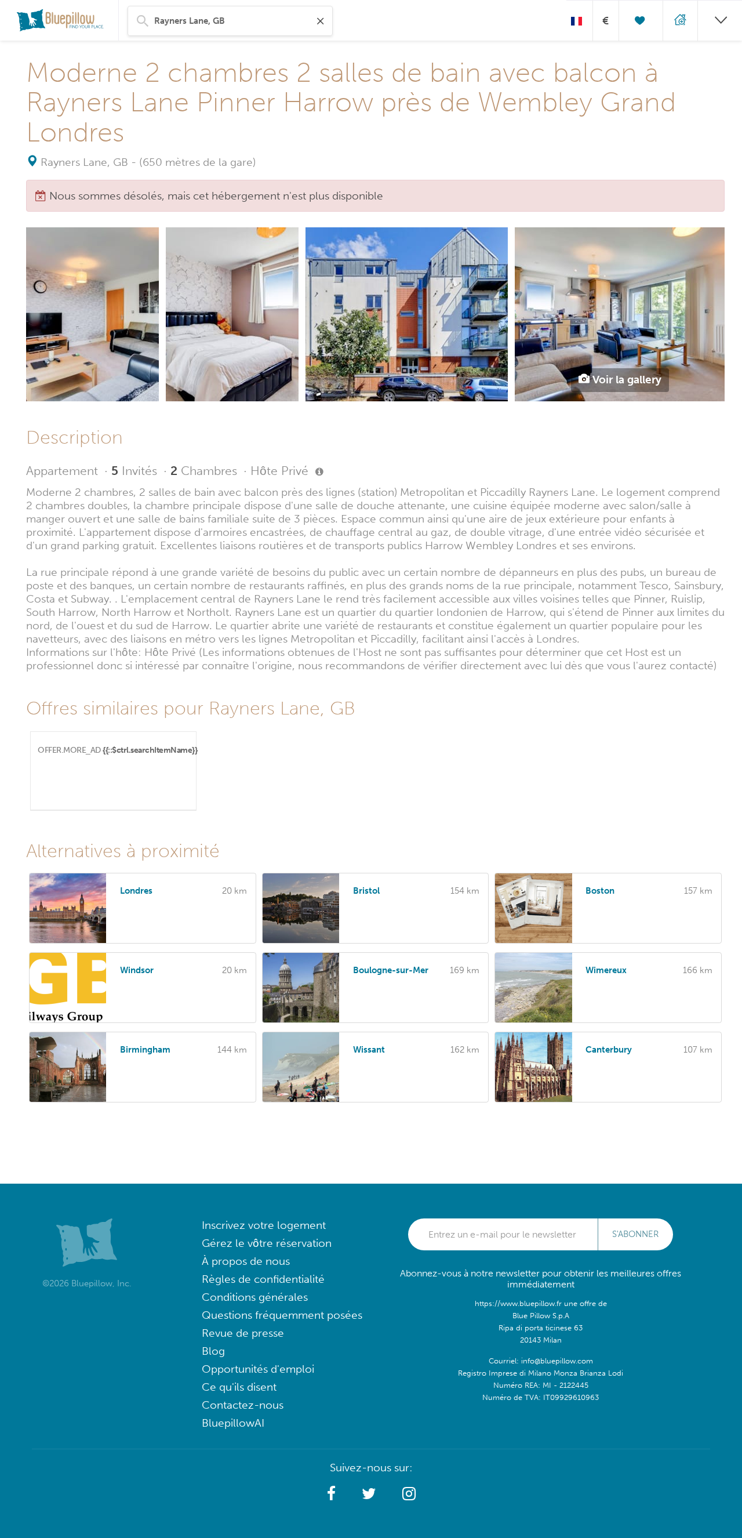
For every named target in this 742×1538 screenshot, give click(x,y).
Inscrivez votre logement (264, 1225)
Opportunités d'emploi (258, 1369)
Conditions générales (255, 1297)
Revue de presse (243, 1333)
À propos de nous (246, 1261)
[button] (331, 1494)
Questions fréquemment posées (282, 1315)
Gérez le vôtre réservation (267, 1243)
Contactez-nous (242, 1405)
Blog (213, 1351)
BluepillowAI (233, 1423)
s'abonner (635, 1234)
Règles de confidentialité (263, 1279)
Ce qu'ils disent (239, 1387)
